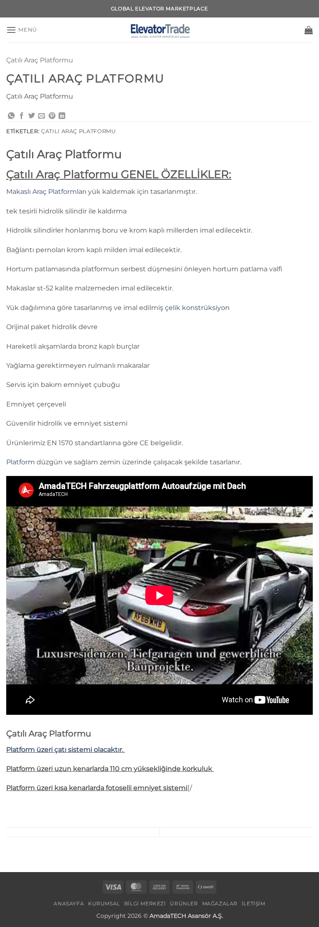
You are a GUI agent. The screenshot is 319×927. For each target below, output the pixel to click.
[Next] (31, 858)
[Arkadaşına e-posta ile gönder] (41, 116)
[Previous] (8, 858)
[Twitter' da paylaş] (31, 116)
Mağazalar (220, 903)
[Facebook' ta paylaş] (21, 116)
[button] (21, 30)
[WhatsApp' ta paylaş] (11, 116)
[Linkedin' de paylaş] (62, 116)
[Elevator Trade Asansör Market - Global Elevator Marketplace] (159, 29)
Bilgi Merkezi (145, 903)
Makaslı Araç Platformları (46, 192)
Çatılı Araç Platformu (39, 60)
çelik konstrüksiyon (197, 308)
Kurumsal (104, 903)
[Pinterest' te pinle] (52, 116)
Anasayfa (69, 903)
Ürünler (184, 903)
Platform (20, 462)
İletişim (253, 903)
